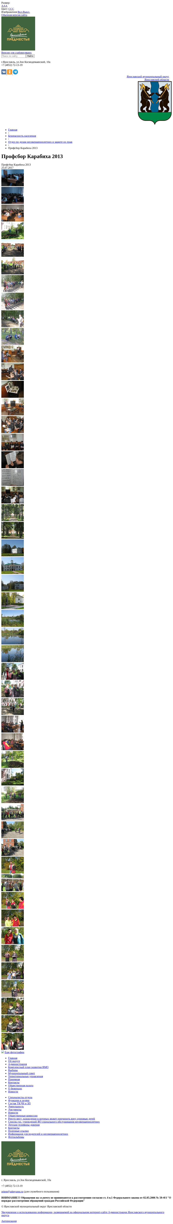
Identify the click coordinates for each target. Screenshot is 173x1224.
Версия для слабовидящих (16, 52)
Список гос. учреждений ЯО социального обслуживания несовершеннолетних (54, 1121)
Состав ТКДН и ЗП (19, 1103)
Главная (12, 129)
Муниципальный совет (21, 1073)
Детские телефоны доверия (24, 1124)
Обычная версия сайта (14, 15)
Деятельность (16, 1106)
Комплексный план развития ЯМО (28, 1067)
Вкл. (20, 12)
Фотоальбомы (16, 1137)
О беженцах (15, 1088)
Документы (14, 1109)
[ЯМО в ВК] (4, 73)
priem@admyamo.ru (12, 1191)
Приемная (14, 1079)
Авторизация (9, 1221)
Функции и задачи (18, 1100)
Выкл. (26, 12)
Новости (13, 1091)
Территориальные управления (25, 1076)
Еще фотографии (14, 1052)
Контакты (13, 1082)
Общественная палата (20, 1085)
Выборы (13, 1070)
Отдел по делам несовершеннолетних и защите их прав (40, 141)
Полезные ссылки (18, 1130)
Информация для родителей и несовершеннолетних (38, 1133)
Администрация (17, 1064)
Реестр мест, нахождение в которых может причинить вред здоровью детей (51, 1118)
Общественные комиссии (23, 1115)
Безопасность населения (22, 135)
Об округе (14, 1061)
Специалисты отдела (20, 1097)
